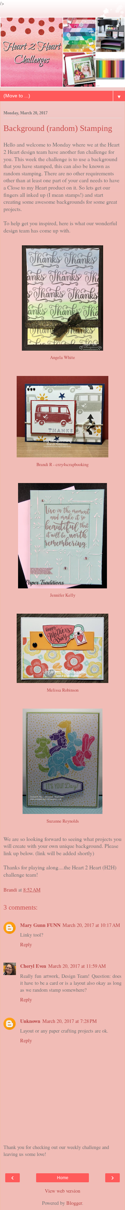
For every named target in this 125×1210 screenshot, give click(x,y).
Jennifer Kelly (62, 595)
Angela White (62, 357)
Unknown (30, 1021)
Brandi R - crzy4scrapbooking (62, 464)
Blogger (74, 1203)
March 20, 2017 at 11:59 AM (77, 966)
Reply (26, 944)
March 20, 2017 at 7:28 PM (69, 1021)
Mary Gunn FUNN (40, 925)
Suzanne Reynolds (63, 821)
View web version (62, 1190)
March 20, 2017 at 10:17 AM (91, 925)
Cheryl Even (33, 966)
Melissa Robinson (62, 690)
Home (62, 1177)
